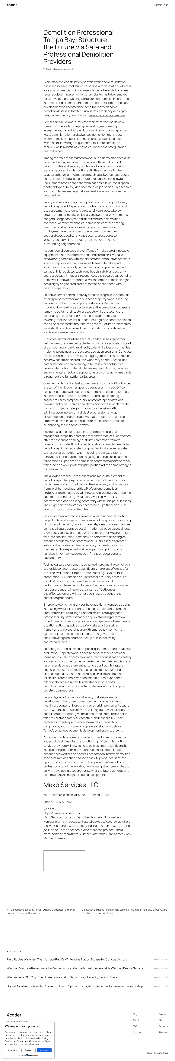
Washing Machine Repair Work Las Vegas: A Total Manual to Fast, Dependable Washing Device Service (75, 968)
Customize (12, 1050)
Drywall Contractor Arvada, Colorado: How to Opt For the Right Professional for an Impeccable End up (75, 986)
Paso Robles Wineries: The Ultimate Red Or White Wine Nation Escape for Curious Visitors (67, 959)
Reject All (28, 1050)
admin (55, 69)
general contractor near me (106, 115)
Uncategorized (66, 69)
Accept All (44, 1050)
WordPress (163, 1053)
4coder (12, 5)
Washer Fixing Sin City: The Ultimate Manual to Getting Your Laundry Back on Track (62, 977)
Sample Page (161, 4)
